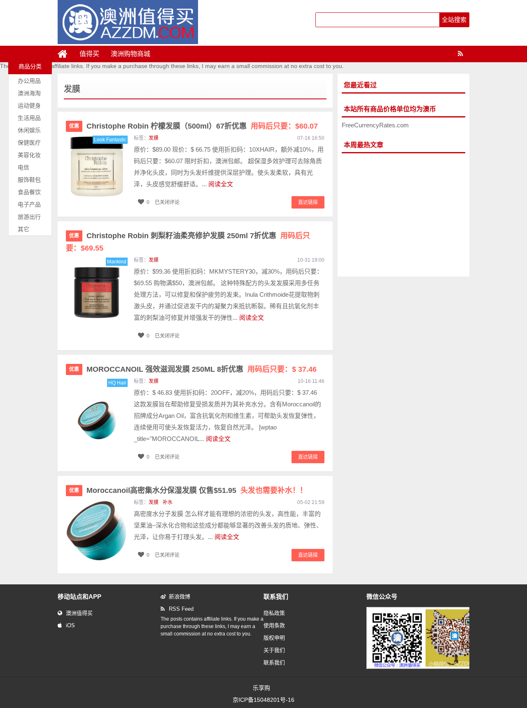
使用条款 (274, 625)
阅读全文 (220, 184)
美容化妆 (29, 155)
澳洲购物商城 (130, 53)
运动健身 (29, 105)
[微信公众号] (425, 667)
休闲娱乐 (29, 130)
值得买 (89, 53)
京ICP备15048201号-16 (263, 699)
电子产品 (29, 204)
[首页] (66, 54)
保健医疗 (29, 142)
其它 (23, 229)
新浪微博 (179, 596)
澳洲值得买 (79, 613)
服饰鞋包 (29, 179)
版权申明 (274, 638)
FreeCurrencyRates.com (375, 125)
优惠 (74, 126)
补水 (168, 502)
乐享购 (261, 688)
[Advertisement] (403, 215)
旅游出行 (29, 216)
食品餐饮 (29, 192)
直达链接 (308, 202)
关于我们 (274, 650)
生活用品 (29, 118)
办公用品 (29, 80)
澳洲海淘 (29, 93)
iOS (70, 625)
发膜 (154, 138)
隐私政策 (274, 613)
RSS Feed (181, 609)
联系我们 (274, 662)
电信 (23, 167)
